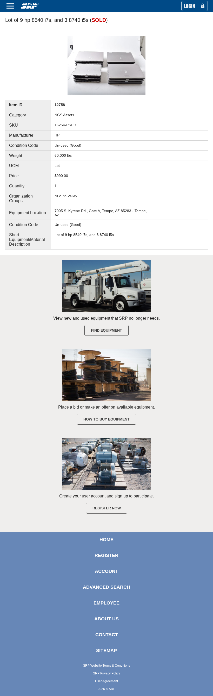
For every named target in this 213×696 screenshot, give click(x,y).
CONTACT (106, 634)
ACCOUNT (106, 571)
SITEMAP (106, 650)
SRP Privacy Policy (106, 673)
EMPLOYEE (106, 603)
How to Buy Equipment (106, 419)
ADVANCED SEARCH (106, 587)
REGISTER (106, 555)
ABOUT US (106, 618)
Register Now (106, 508)
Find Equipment (106, 330)
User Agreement (106, 681)
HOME (106, 539)
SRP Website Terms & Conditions (106, 665)
